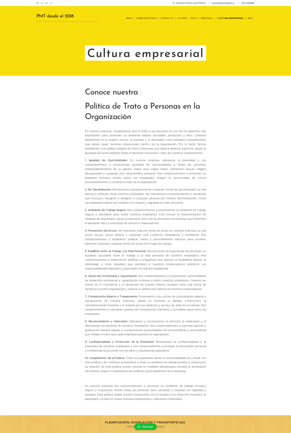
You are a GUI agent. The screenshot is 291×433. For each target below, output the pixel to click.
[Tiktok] (51, 3)
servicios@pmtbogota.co (223, 3)
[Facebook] (37, 3)
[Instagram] (42, 3)
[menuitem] (130, 18)
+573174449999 (248, 3)
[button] (145, 427)
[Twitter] (46, 3)
